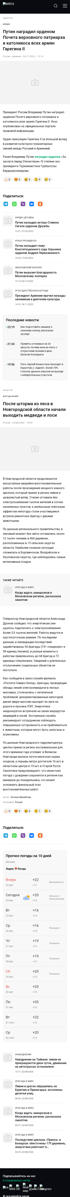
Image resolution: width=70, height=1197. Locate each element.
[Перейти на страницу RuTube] (39, 1187)
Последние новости (22, 320)
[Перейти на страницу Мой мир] (26, 1188)
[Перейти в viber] (23, 204)
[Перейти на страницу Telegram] (46, 1187)
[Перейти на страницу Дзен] (32, 1187)
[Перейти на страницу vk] (6, 1187)
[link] (24, 217)
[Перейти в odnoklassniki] (40, 204)
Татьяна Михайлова (20, 797)
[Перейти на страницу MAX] (12, 1187)
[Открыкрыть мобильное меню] (65, 5)
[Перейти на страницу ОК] (19, 1187)
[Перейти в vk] (31, 204)
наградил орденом (47, 156)
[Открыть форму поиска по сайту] (55, 5)
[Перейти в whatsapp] (14, 204)
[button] (6, 204)
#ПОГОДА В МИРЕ (10, 396)
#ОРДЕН (6, 24)
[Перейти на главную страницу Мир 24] (8, 5)
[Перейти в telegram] (6, 204)
